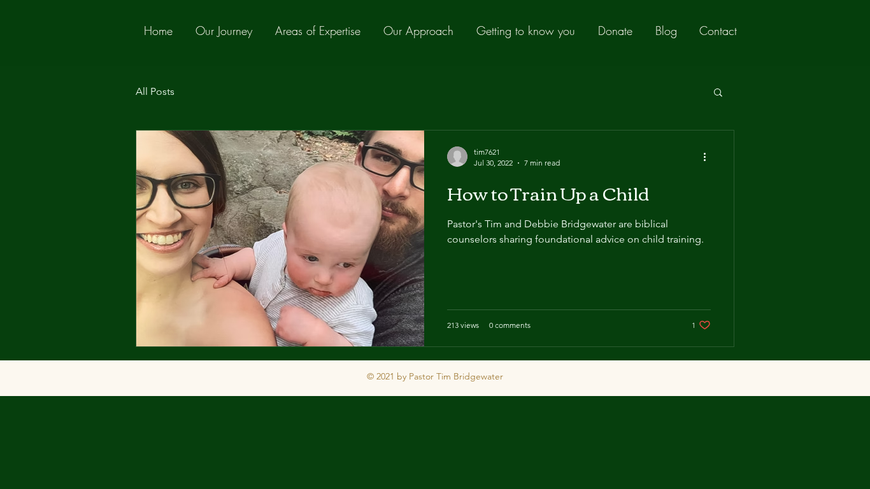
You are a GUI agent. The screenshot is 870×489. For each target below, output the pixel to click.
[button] (718, 93)
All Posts (155, 91)
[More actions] (709, 156)
